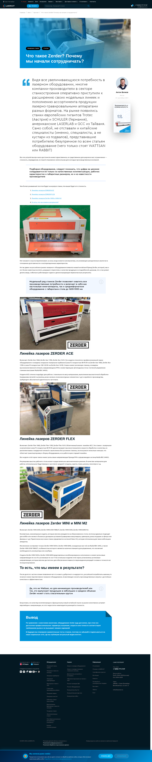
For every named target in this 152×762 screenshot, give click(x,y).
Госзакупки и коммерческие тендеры (100, 682)
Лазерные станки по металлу (52, 671)
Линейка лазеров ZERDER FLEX (43, 194)
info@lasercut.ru (142, 7)
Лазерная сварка (51, 693)
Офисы (95, 689)
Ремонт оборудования (73, 686)
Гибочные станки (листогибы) (51, 700)
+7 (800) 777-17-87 (141, 5)
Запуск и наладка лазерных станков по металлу (75, 670)
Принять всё (105, 756)
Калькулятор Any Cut (73, 690)
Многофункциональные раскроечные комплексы (54, 720)
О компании (96, 666)
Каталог (34, 5)
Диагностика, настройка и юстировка (74, 674)
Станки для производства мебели (53, 689)
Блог (36, 1)
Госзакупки (43, 1)
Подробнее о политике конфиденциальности (58, 759)
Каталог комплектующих (51, 726)
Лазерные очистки (52, 696)
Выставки (95, 686)
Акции (23, 1)
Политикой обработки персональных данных (56, 745)
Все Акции (96, 675)
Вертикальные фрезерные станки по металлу (53, 706)
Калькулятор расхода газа (74, 693)
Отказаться (121, 756)
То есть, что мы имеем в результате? (45, 202)
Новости (30, 1)
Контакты (93, 1)
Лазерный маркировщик (51, 679)
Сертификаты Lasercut (99, 672)
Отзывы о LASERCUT (98, 669)
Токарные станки (52, 711)
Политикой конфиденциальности (52, 743)
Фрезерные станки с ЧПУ (53, 684)
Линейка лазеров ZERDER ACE (43, 190)
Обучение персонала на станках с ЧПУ (76, 679)
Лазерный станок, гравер (52, 666)
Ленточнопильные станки (52, 715)
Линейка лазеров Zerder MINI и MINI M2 (46, 198)
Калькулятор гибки (72, 696)
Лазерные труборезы (53, 675)
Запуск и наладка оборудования (76, 666)
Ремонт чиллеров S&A (73, 683)
